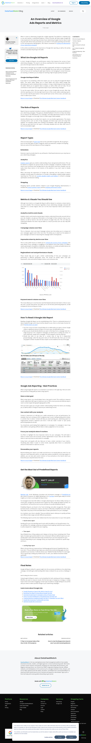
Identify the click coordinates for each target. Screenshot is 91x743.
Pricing (28, 3)
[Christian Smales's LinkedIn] (16, 38)
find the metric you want (30, 325)
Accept (60, 737)
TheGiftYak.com (66, 494)
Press (42, 711)
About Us (43, 701)
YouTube (51, 496)
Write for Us (45, 685)
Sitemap (83, 738)
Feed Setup (59, 701)
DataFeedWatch (25, 662)
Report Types (75, 43)
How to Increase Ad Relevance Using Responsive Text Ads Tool (40, 596)
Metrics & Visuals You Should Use (79, 45)
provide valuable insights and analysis (47, 176)
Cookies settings (48, 737)
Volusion (73, 709)
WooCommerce (75, 711)
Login (42, 707)
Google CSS (59, 703)
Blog (49, 3)
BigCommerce (74, 705)
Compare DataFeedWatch (26, 703)
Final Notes (75, 58)
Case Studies (23, 707)
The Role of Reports (77, 41)
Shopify (72, 701)
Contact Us (43, 703)
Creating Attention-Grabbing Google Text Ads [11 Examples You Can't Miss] (43, 598)
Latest (52, 11)
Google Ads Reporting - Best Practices (79, 52)
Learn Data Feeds (24, 705)
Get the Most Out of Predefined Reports (77, 55)
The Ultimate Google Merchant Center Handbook (53, 98)
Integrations (35, 3)
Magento (73, 703)
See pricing (84, 3)
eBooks (71, 11)
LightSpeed (73, 715)
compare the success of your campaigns (57, 242)
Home (6, 701)
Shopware (73, 719)
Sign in (74, 3)
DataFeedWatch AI (57, 3)
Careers (43, 709)
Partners (43, 705)
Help (6, 705)
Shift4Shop (73, 707)
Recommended (61, 11)
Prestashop (73, 717)
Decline (71, 737)
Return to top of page (26, 98)
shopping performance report (53, 187)
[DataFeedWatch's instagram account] (83, 732)
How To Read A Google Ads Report (78, 49)
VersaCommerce (75, 721)
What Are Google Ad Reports (79, 39)
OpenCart (73, 713)
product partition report (34, 187)
